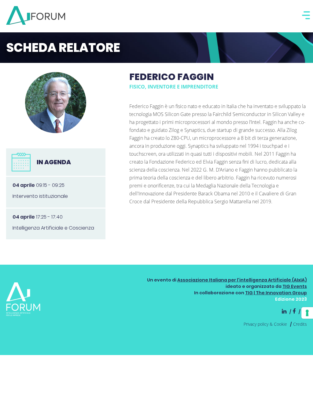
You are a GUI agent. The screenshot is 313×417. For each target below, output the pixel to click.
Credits (300, 324)
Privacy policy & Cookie (265, 324)
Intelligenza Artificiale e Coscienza (53, 227)
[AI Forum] (35, 15)
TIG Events (294, 286)
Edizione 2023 (291, 299)
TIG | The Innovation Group (276, 293)
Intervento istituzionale (40, 196)
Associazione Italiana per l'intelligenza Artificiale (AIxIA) (242, 280)
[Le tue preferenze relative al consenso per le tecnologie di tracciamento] (307, 313)
